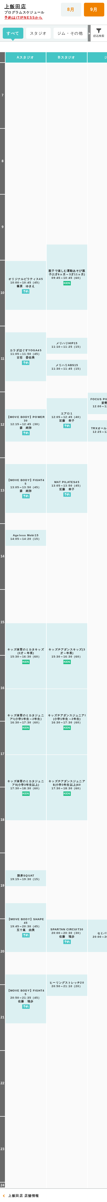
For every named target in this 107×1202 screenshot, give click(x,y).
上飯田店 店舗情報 (23, 1196)
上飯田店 (15, 6)
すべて (13, 33)
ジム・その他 (70, 33)
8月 (71, 9)
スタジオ (38, 33)
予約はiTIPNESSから (23, 17)
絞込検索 (98, 35)
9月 (94, 9)
